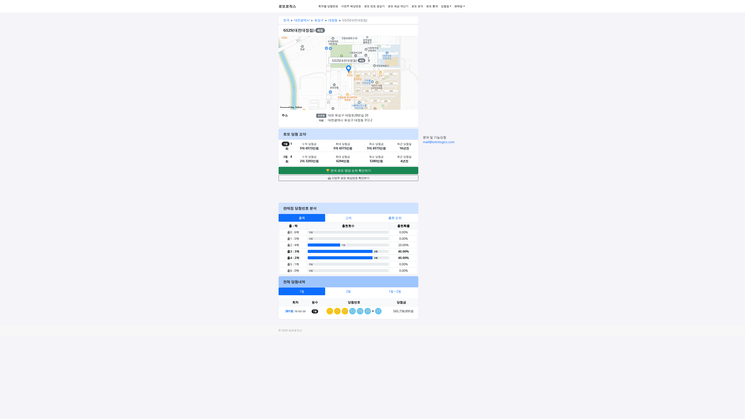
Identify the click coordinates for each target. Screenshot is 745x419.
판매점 (458, 6)
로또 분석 (417, 6)
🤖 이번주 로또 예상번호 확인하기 (348, 178)
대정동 (333, 20)
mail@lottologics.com (439, 142)
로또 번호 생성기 (374, 6)
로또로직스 (287, 6)
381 (289, 311)
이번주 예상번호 (351, 6)
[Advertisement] (348, 191)
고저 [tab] (348, 218)
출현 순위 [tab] (395, 218)
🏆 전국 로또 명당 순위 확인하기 (348, 170)
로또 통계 (432, 6)
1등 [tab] (302, 291)
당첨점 (445, 6)
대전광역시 (302, 20)
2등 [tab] (348, 291)
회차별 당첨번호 (328, 6)
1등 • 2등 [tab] (395, 291)
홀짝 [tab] (302, 218)
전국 (286, 20)
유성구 (319, 20)
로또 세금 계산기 (398, 6)
